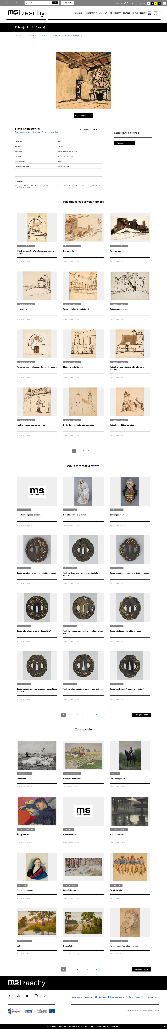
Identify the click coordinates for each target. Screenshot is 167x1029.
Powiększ (84, 116)
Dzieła (44, 36)
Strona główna (31, 36)
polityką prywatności (111, 1026)
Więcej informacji (124, 143)
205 (103, 715)
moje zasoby (140, 12)
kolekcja (78, 12)
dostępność (128, 12)
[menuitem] (80, 12)
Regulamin (129, 997)
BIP (96, 997)
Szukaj (55, 3)
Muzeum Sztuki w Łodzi (14, 3)
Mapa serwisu (88, 997)
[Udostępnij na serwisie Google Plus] (91, 129)
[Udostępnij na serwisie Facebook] (96, 129)
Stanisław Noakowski (27, 128)
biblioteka (114, 12)
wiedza (102, 12)
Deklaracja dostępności (116, 997)
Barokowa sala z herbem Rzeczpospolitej (67, 36)
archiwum (90, 12)
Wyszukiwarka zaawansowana (67, 3)
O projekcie (103, 997)
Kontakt (137, 997)
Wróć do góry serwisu (150, 997)
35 (104, 969)
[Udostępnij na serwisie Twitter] (94, 129)
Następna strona (141, 715)
